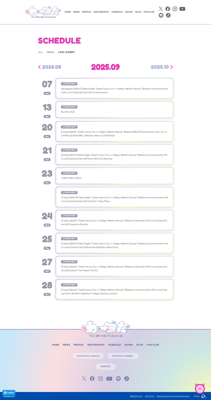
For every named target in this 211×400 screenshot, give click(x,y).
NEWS (76, 12)
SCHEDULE (117, 12)
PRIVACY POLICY (136, 396)
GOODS (129, 12)
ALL (40, 52)
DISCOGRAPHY (101, 12)
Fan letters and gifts (123, 355)
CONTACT (105, 366)
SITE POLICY (149, 396)
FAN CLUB (149, 12)
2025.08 (51, 67)
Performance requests (88, 355)
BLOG (138, 12)
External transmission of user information (173, 396)
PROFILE (86, 12)
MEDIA (50, 52)
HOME (68, 12)
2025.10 (160, 67)
